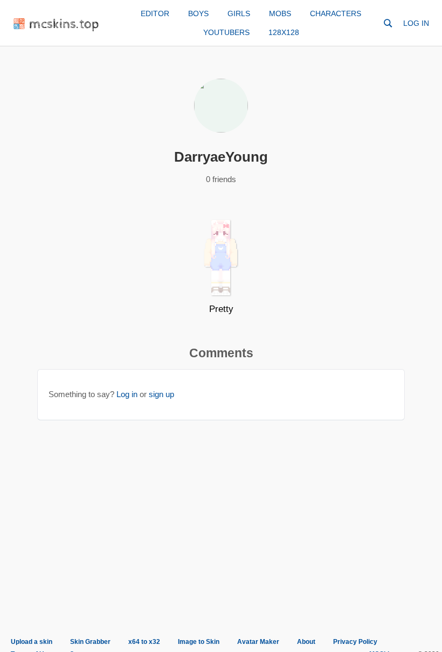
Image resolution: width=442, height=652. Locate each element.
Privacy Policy (355, 642)
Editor (155, 13)
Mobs (280, 13)
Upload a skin (31, 642)
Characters (335, 13)
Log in (416, 23)
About (306, 642)
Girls (238, 13)
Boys (198, 13)
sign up (161, 394)
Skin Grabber (90, 642)
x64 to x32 (144, 642)
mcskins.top (64, 24)
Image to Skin (198, 642)
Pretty (221, 309)
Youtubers (226, 32)
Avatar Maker (258, 642)
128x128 (283, 32)
